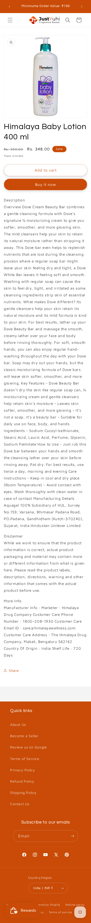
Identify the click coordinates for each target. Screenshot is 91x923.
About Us (18, 724)
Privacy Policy (22, 770)
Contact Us (19, 804)
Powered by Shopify (46, 904)
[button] (10, 20)
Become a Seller (24, 736)
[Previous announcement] (9, 6)
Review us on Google (28, 747)
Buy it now (45, 184)
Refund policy (75, 904)
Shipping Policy (23, 792)
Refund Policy (22, 781)
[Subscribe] (72, 836)
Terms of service (60, 912)
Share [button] (14, 670)
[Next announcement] (81, 6)
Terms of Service (24, 758)
